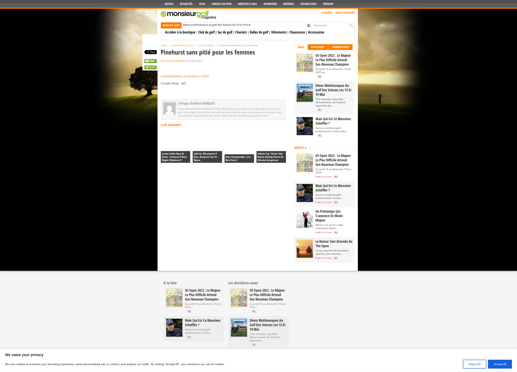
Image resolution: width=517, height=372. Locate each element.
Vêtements (278, 32)
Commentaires (340, 47)
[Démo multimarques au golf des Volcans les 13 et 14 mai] (305, 101)
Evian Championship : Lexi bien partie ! (238, 158)
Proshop (328, 4)
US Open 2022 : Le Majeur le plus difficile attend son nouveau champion (333, 59)
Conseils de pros (222, 4)
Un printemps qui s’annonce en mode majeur (329, 215)
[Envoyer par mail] (150, 62)
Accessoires (316, 32)
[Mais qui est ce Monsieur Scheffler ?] (305, 134)
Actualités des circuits (183, 45)
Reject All (474, 364)
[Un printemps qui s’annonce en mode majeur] (305, 226)
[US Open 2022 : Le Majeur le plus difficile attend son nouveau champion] (305, 71)
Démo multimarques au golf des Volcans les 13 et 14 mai (217, 24)
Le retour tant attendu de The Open (333, 243)
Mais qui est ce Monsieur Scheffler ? (333, 121)
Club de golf (206, 32)
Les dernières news (243, 283)
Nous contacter (345, 13)
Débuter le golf (247, 4)
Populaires (318, 47)
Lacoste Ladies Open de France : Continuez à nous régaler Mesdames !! (174, 157)
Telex (202, 4)
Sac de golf (225, 32)
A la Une (170, 283)
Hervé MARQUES (175, 61)
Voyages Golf (309, 4)
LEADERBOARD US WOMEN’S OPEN (185, 76)
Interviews (270, 4)
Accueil (169, 4)
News (301, 47)
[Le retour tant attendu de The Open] (305, 257)
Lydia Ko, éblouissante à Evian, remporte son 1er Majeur (205, 157)
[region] (258, 360)
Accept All (500, 364)
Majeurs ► (300, 147)
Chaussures (297, 32)
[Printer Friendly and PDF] (150, 68)
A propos (327, 13)
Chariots (241, 32)
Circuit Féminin (207, 45)
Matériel (288, 4)
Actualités (186, 4)
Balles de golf (259, 32)
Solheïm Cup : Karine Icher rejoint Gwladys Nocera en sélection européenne (270, 157)
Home (164, 45)
